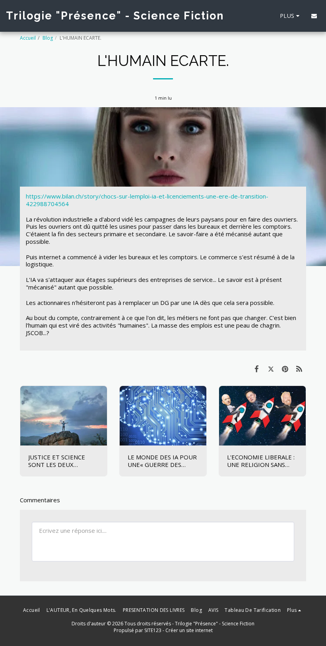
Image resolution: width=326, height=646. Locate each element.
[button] (314, 16)
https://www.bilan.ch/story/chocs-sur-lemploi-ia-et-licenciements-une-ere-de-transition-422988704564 (147, 200)
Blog (48, 38)
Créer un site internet (189, 630)
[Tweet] (271, 369)
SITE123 (152, 630)
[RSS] (299, 369)
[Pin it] (285, 369)
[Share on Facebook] (257, 369)
